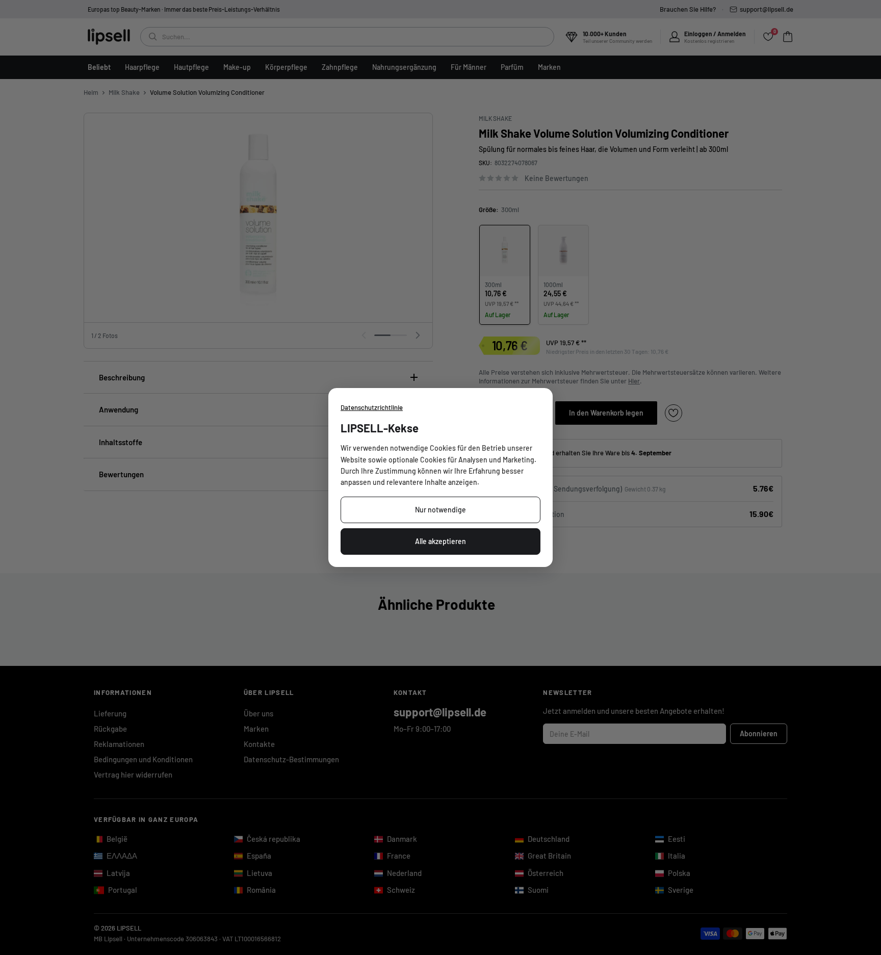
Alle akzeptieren (440, 541)
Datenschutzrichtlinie (372, 407)
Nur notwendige (440, 509)
